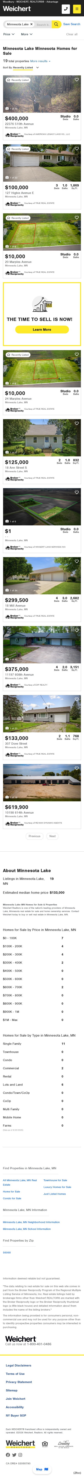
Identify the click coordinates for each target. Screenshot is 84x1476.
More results (39, 61)
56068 (7, 1252)
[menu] (77, 9)
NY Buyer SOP (16, 1416)
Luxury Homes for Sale (57, 1187)
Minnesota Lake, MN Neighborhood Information (31, 1222)
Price (6, 34)
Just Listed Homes (55, 1194)
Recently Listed (23, 67)
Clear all (72, 34)
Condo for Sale (12, 1198)
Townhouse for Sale (55, 1180)
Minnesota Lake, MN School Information (27, 1229)
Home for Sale (11, 1191)
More (24, 34)
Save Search (71, 24)
